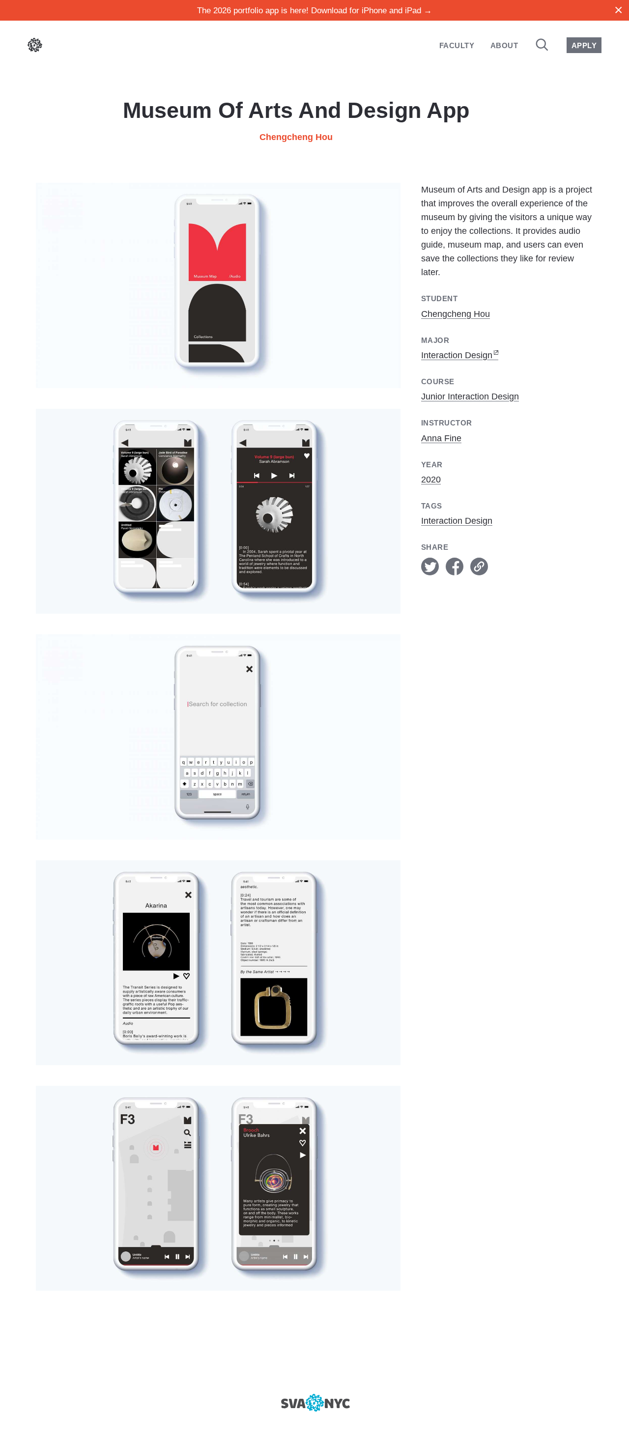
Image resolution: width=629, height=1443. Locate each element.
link (479, 566)
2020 (431, 479)
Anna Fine (441, 438)
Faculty (456, 45)
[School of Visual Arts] (314, 1403)
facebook (454, 566)
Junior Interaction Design (470, 396)
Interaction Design (456, 355)
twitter (430, 566)
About (504, 45)
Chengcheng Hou (296, 137)
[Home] (35, 47)
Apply (584, 45)
